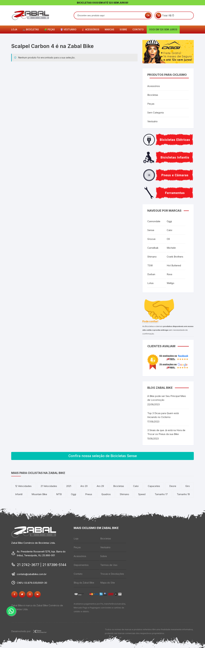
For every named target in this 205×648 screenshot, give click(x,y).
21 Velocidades (49, 486)
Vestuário (152, 121)
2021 (68, 486)
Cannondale (153, 221)
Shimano (152, 256)
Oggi (169, 221)
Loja (14, 29)
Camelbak (152, 247)
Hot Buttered (174, 265)
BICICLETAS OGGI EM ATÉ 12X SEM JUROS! (102, 2)
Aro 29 (100, 486)
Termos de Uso (108, 564)
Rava (169, 274)
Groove (151, 238)
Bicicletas (152, 94)
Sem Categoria (155, 112)
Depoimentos (81, 564)
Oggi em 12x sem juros (163, 29)
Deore (172, 486)
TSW (150, 265)
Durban (151, 274)
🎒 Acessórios (90, 29)
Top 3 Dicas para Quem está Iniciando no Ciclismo (163, 415)
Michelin (171, 247)
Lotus (150, 283)
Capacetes (154, 486)
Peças (150, 103)
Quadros (106, 494)
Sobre (123, 29)
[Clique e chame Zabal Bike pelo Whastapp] (11, 611)
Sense (150, 230)
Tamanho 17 (161, 494)
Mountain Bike (39, 494)
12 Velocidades (23, 486)
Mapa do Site (107, 582)
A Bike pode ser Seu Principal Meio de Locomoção (166, 398)
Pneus (88, 494)
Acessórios (153, 86)
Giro (187, 486)
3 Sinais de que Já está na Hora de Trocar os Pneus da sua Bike (166, 432)
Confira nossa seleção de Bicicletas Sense (102, 456)
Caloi (169, 230)
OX (168, 238)
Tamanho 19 (183, 494)
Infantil (18, 494)
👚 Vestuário (68, 29)
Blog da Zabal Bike (84, 582)
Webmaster (42, 631)
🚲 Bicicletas (31, 29)
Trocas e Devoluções (112, 573)
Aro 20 (84, 486)
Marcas (109, 29)
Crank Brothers (175, 256)
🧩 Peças (49, 29)
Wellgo (170, 283)
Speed (141, 494)
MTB (59, 494)
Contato (138, 29)
